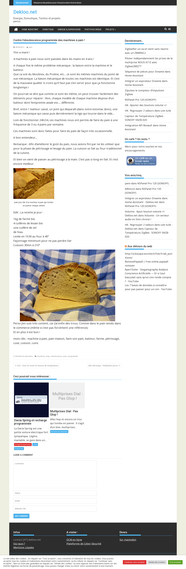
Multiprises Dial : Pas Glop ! (67, 396)
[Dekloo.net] (16, 29)
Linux (35, 444)
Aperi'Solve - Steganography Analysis (146, 269)
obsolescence (56, 356)
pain (64, 356)
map (47, 356)
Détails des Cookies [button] (157, 562)
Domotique (48, 29)
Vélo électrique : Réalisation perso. (103, 365)
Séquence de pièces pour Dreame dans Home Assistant (59, 2)
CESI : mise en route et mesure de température (37, 365)
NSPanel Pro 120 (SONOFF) (140, 99)
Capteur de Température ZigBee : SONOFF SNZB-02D (147, 232)
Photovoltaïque (93, 29)
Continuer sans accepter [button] (134, 562)
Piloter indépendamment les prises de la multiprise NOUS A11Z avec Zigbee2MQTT (149, 62)
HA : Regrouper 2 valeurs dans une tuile (148, 110)
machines (41, 356)
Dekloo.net (25, 12)
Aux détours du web (139, 246)
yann (30, 47)
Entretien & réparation (24, 356)
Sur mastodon (128, 539)
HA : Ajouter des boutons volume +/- (146, 105)
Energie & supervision (69, 29)
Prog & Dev (19, 449)
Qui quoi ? (19, 543)
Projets (110, 29)
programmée (73, 356)
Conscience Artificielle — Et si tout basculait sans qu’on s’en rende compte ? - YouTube (148, 277)
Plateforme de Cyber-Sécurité (83, 543)
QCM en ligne (74, 539)
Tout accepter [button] (175, 562)
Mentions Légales (23, 547)
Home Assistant (30, 29)
